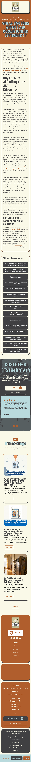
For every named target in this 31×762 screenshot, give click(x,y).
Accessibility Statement (15, 745)
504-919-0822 (15, 698)
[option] (15, 407)
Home (12, 17)
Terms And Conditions (15, 748)
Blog (17, 17)
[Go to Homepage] (15, 7)
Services (15, 649)
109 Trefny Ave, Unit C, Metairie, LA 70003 (15, 688)
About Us (15, 652)
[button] (26, 758)
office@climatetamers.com (15, 695)
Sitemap (15, 750)
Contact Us (15, 656)
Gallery (16, 659)
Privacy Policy (15, 742)
